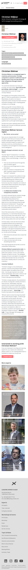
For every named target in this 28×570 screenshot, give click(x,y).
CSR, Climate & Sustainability (9, 535)
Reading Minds (6, 549)
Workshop (4, 520)
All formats (5, 517)
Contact (3, 565)
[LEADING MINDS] (5, 3)
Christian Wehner (9, 34)
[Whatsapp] (18, 3)
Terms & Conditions (21, 565)
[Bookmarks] (16, 3)
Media (6, 28)
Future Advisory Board (18, 53)
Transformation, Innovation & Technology (11, 59)
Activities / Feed (6, 552)
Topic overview (6, 508)
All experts (4, 505)
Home (2, 7)
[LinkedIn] (6, 560)
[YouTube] (21, 560)
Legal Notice (8, 565)
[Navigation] (11, 3)
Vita (3, 28)
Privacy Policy (14, 565)
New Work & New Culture (19, 55)
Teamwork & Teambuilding (8, 57)
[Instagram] (11, 560)
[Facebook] (16, 560)
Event (3, 523)
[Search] (14, 3)
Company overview (7, 511)
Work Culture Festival (7, 544)
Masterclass (5, 526)
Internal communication (8, 541)
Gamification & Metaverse (8, 538)
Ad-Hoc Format (6, 529)
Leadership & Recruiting (7, 55)
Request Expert (10, 37)
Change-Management (7, 53)
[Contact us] (25, 3)
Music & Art (5, 546)
